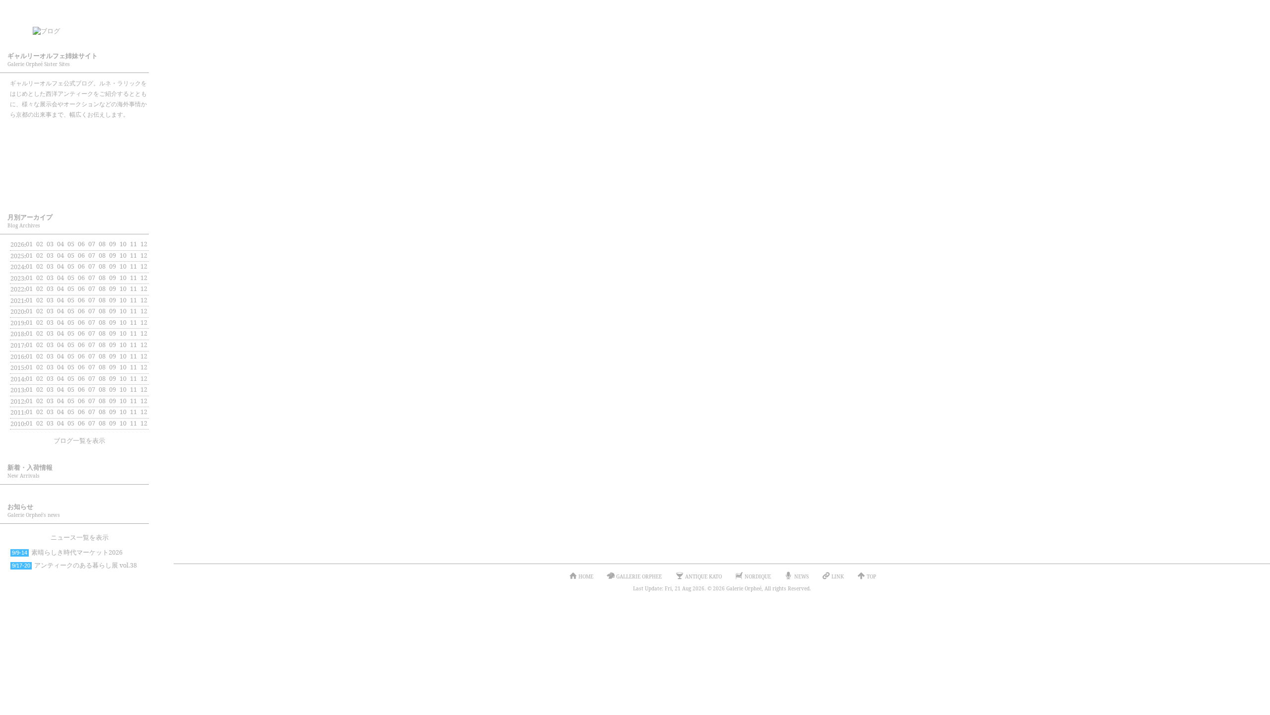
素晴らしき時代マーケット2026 (67, 552)
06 (81, 300)
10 (123, 255)
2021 (17, 300)
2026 (17, 244)
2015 (17, 367)
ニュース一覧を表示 (80, 537)
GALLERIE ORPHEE (79, 134)
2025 (17, 256)
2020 (17, 311)
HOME (585, 576)
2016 (17, 357)
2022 (17, 289)
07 (91, 255)
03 (50, 244)
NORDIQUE (79, 187)
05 (70, 266)
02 (39, 300)
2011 (17, 412)
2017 (17, 345)
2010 (17, 424)
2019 (17, 323)
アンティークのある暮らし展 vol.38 (74, 565)
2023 (17, 278)
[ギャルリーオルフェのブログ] (89, 28)
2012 (17, 401)
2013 (17, 390)
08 (102, 289)
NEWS (801, 576)
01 (29, 244)
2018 (17, 334)
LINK (837, 576)
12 (143, 278)
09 (112, 266)
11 (133, 266)
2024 (17, 267)
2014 (17, 379)
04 (60, 278)
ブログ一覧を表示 (79, 440)
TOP (871, 576)
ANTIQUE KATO (79, 160)
